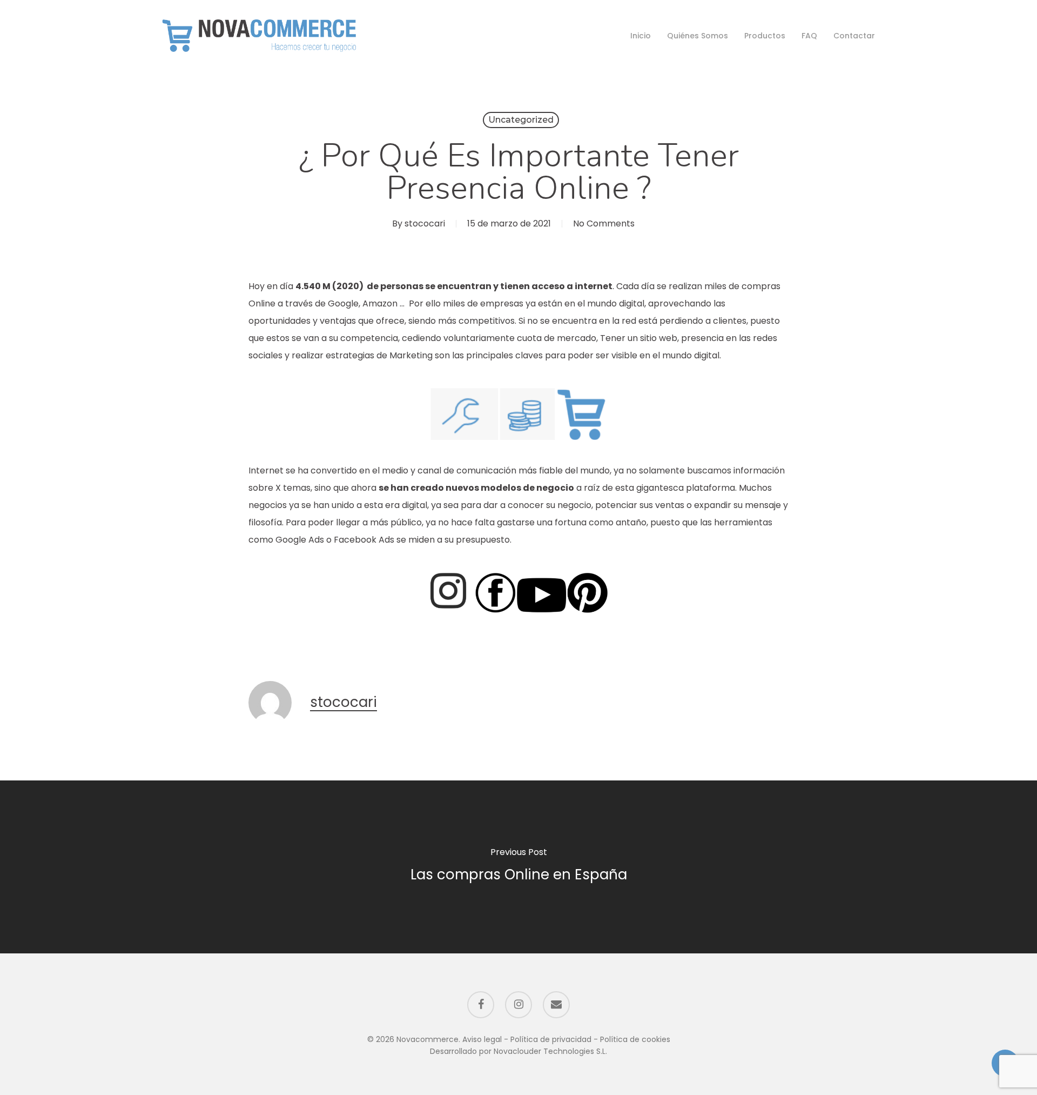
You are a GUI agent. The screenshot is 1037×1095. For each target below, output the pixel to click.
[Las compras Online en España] (518, 866)
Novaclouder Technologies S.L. (550, 1051)
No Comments (604, 223)
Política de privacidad (550, 1039)
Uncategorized (521, 120)
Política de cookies (635, 1039)
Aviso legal (482, 1039)
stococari (425, 223)
